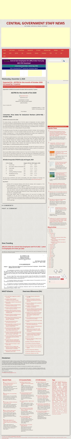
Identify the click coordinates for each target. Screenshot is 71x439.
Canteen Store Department (57, 409)
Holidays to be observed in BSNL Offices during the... (58, 238)
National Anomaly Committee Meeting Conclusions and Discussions (13, 305)
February (52, 255)
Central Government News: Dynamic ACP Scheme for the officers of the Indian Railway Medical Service (13, 329)
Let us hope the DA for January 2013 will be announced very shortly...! (34, 318)
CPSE (4, 56)
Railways (56, 50)
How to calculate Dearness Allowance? (34, 345)
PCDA (66, 393)
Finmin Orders (55, 393)
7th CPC (54, 382)
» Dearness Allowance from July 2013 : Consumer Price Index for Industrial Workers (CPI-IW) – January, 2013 (34, 334)
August (51, 248)
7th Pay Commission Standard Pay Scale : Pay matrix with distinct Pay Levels (61, 163)
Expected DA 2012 (30, 336)
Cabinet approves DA (59, 405)
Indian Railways (63, 387)
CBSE (53, 405)
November (52, 244)
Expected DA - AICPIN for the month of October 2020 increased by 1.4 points (57, 143)
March (51, 253)
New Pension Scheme (59, 389)
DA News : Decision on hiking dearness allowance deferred (34, 327)
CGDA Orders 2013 (63, 404)
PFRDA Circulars (63, 400)
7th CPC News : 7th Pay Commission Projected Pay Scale (10, 403)
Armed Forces (57, 391)
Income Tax (29, 53)
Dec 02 (52, 236)
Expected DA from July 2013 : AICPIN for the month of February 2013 (34, 324)
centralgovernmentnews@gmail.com (9, 372)
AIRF (53, 389)
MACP (4, 53)
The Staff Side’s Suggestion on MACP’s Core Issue (13, 297)
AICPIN (16, 53)
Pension (36, 53)
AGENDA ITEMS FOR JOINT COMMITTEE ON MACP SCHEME (12, 300)
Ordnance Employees (56, 394)
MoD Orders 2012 (59, 412)
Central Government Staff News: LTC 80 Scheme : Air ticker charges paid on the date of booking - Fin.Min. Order (13, 333)
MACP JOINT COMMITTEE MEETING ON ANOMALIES (13, 302)
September (52, 247)
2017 (50, 260)
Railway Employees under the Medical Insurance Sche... (58, 240)
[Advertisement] (35, 9)
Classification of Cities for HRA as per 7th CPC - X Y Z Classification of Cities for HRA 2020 (61, 153)
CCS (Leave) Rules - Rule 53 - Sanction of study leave (26, 417)
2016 (50, 262)
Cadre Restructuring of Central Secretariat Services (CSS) (12, 322)
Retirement (64, 391)
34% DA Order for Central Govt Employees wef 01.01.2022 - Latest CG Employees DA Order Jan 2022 (24, 248)
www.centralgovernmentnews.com (58, 126)
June (51, 249)
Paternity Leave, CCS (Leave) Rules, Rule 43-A (58, 191)
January (51, 256)
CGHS (62, 50)
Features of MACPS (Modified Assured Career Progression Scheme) (13, 308)
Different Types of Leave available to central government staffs (27, 383)
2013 (50, 266)
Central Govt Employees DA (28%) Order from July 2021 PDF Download (24, 62)
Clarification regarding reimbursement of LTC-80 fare (43, 389)
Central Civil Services (63, 396)
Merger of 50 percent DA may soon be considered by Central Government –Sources (10, 384)
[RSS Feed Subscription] (52, 282)
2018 (50, 259)
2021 (50, 230)
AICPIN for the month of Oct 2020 (26, 86)
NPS (66, 385)
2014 (50, 264)
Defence (59, 385)
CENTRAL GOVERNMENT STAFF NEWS (35, 23)
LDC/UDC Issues (63, 399)
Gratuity (53, 398)
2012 (50, 267)
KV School (38, 50)
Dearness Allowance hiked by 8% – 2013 (33, 297)
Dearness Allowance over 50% (32, 353)
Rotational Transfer (55, 404)
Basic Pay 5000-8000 (58, 414)
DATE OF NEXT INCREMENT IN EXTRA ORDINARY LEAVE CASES (13, 351)
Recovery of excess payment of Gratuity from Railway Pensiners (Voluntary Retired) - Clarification (13, 318)
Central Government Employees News (12, 87)
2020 (50, 232)
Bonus (62, 390)
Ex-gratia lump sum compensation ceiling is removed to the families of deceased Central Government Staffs (13, 340)
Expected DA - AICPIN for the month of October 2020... (58, 242)
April (51, 252)
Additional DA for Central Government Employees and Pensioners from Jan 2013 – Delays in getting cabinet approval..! (34, 314)
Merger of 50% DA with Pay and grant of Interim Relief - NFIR (9, 411)
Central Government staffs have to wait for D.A (34, 321)
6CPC (10, 53)
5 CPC (61, 410)
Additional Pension (55, 406)
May (51, 251)
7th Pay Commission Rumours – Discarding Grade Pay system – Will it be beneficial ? (61, 174)
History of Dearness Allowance (33, 349)
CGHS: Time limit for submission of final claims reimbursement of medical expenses (58, 184)
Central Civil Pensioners (61, 401)
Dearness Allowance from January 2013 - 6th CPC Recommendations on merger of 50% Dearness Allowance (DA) (34, 310)
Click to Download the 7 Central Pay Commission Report (24, 68)
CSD (61, 53)
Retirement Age (47, 50)
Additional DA (54, 403)
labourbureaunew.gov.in (37, 179)
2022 (50, 229)
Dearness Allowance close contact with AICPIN (34, 347)
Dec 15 (52, 234)
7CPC (51, 53)
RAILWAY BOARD (56, 383)
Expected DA (30, 50)
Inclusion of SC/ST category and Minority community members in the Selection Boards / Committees (13, 347)
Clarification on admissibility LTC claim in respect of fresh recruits (44, 404)
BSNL (63, 394)
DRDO (66, 405)
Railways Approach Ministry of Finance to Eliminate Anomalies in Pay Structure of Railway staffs (13, 311)
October (51, 245)
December (52, 233)
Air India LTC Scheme (63, 407)
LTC (56, 53)
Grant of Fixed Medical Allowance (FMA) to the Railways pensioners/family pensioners (13, 337)
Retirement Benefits (56, 400)
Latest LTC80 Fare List (42, 382)
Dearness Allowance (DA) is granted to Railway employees (34, 303)
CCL (57, 396)
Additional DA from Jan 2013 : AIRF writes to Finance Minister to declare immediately (34, 330)
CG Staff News (21, 50)
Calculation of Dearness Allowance (33, 343)
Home (4, 50)
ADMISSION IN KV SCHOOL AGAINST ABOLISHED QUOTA (61, 208)
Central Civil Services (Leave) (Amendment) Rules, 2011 (26, 393)
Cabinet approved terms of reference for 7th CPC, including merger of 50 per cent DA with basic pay (10, 422)
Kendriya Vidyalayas (56, 395)
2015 (50, 263)
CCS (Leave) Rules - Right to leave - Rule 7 (27, 401)
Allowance (62, 393)
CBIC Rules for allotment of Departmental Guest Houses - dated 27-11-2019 (58, 200)
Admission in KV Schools (62, 402)
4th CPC (58, 410)
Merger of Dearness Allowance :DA (33, 341)
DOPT (59, 382)
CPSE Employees (59, 398)
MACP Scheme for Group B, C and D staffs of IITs (13, 344)
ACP (53, 401)
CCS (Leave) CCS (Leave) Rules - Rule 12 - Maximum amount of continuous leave (27, 409)
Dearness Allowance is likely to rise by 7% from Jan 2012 (34, 339)
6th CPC (57, 389)
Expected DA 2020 (27, 87)
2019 (50, 258)
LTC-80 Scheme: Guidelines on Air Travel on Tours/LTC (43, 411)
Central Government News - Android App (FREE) (24, 66)
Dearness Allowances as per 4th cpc (34, 351)
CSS (22, 53)
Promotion (44, 53)
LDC (64, 398)
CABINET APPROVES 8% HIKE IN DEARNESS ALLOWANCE (33, 306)
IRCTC (66, 394)
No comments (33, 87)
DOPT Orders (12, 50)
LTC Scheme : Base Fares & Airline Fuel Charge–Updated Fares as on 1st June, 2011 (43, 396)
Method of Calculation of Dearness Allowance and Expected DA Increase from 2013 (34, 300)
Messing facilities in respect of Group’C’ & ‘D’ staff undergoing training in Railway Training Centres (13, 325)
